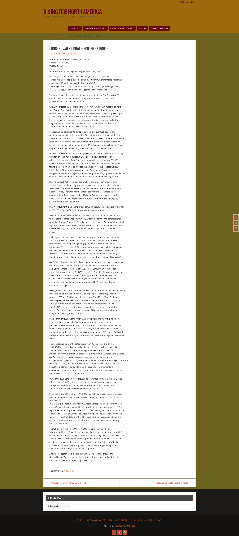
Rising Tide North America (72, 12)
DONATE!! (138, 520)
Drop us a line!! (187, 2)
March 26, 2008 (58, 53)
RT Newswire (61, 36)
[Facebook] (236, 217)
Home (49, 36)
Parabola (119, 526)
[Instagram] (236, 228)
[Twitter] (236, 223)
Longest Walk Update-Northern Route (171, 483)
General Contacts (153, 520)
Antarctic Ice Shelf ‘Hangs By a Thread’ (67, 483)
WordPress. (130, 526)
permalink (68, 471)
